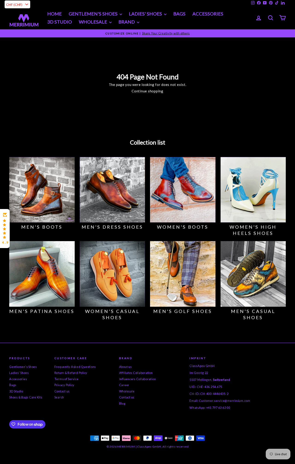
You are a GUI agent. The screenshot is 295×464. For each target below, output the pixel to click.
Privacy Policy (64, 385)
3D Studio (59, 21)
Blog (122, 403)
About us (125, 367)
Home (54, 13)
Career (124, 385)
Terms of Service (66, 379)
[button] (5, 228)
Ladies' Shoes (19, 373)
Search (59, 397)
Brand (127, 21)
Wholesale (93, 21)
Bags (179, 13)
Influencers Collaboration (137, 379)
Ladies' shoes (146, 13)
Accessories (207, 13)
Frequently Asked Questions (75, 367)
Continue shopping (147, 91)
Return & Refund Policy (71, 373)
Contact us (62, 391)
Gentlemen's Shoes (93, 13)
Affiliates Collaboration (136, 373)
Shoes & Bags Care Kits (25, 397)
